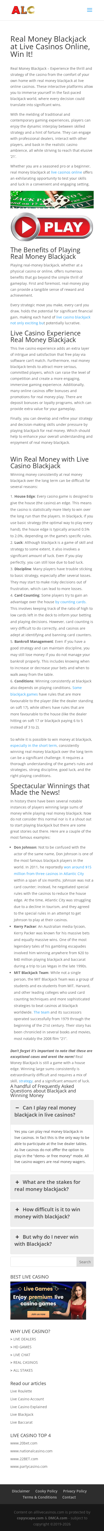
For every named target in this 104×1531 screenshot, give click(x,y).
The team (41, 1012)
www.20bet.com (23, 1443)
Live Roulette (21, 1391)
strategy (26, 1081)
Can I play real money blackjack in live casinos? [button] (45, 1111)
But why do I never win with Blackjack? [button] (46, 1240)
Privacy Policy (75, 1491)
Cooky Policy (46, 1491)
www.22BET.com (24, 1458)
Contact (69, 1497)
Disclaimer (21, 1491)
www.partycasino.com (28, 1466)
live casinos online (66, 172)
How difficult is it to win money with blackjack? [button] (47, 1213)
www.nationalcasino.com (31, 1451)
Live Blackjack (21, 1414)
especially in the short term (33, 745)
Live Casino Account (27, 1399)
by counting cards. (71, 601)
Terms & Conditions (40, 1497)
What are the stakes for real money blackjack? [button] (47, 1185)
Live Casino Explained (28, 1406)
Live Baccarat (21, 1422)
